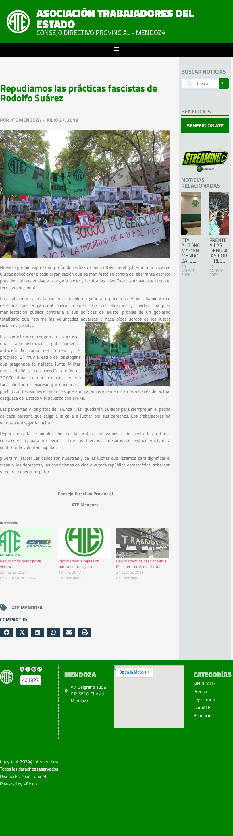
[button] (116, 49)
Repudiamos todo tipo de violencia (20, 563)
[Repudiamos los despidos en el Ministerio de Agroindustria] (142, 543)
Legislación (204, 699)
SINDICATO (204, 683)
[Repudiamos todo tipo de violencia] (26, 543)
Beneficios (203, 715)
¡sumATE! (202, 707)
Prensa (200, 691)
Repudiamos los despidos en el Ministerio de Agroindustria (141, 563)
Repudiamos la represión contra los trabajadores (78, 563)
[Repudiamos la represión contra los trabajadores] (84, 543)
